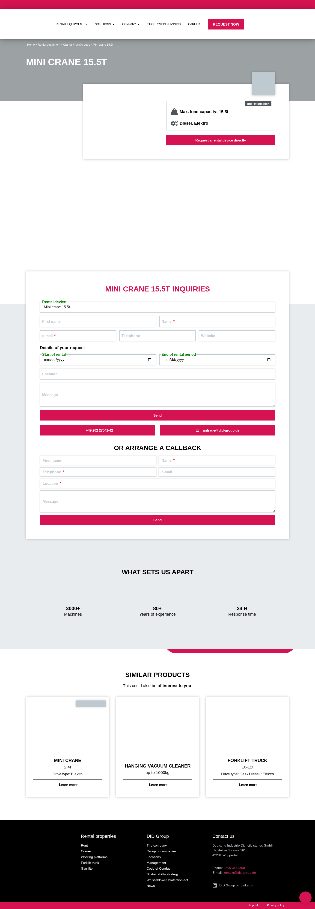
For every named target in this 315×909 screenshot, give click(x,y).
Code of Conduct (159, 868)
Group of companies (161, 851)
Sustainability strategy (162, 874)
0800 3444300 (234, 868)
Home (31, 44)
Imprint (253, 905)
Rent (84, 845)
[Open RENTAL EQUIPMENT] (86, 24)
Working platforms (94, 857)
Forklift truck (90, 863)
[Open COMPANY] (138, 24)
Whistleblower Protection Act (167, 880)
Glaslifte (87, 868)
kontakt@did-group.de (239, 872)
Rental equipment (49, 44)
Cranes (67, 44)
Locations (154, 857)
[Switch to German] (293, 24)
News (151, 886)
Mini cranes (82, 44)
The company (157, 845)
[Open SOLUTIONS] (113, 24)
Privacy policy (275, 905)
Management (156, 863)
